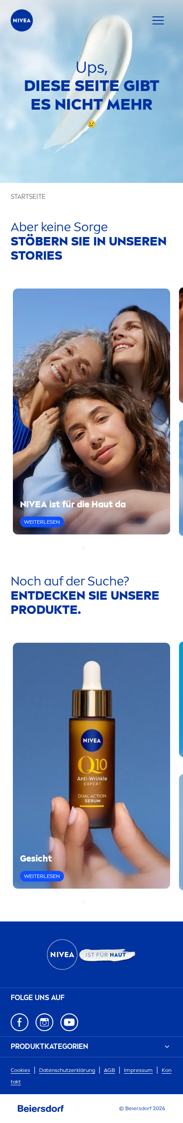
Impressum (138, 1070)
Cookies (20, 1070)
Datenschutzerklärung (67, 1070)
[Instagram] (44, 1022)
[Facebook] (19, 1022)
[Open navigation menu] (158, 20)
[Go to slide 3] (94, 548)
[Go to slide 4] (99, 548)
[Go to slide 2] (89, 548)
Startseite (28, 197)
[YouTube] (69, 1022)
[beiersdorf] (41, 1109)
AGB (109, 1070)
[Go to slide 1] (83, 548)
